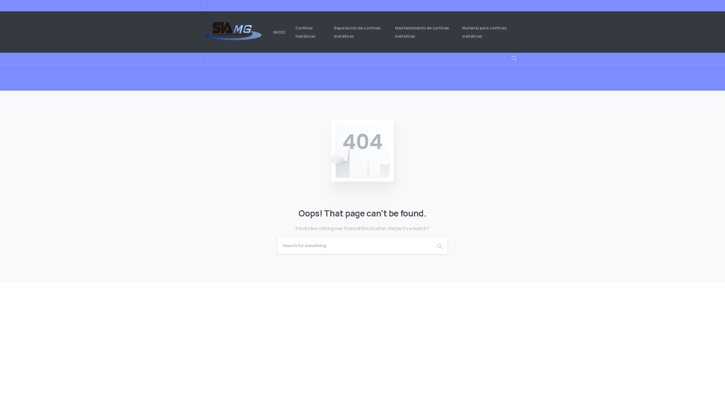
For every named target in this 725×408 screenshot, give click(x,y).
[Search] (439, 245)
